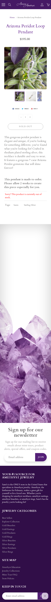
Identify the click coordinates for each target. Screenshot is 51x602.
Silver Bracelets (9, 540)
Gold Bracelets (8, 525)
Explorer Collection (11, 521)
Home (12, 17)
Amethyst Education (11, 567)
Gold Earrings (8, 529)
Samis (16, 205)
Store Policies (8, 578)
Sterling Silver (30, 205)
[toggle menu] (3, 5)
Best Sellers (7, 518)
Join (41, 457)
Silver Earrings (8, 544)
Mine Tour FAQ (9, 574)
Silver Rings (7, 552)
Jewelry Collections (11, 571)
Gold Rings (7, 536)
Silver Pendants (9, 548)
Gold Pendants (8, 533)
